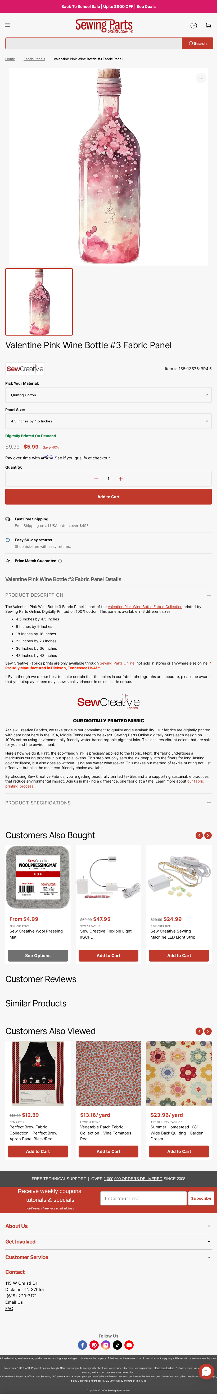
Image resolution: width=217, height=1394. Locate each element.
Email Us (14, 1302)
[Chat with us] (194, 25)
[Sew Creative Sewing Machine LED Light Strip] (179, 904)
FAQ (9, 1308)
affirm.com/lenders (164, 1368)
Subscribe (201, 1198)
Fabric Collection (167, 606)
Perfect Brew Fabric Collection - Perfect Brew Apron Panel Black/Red (33, 1132)
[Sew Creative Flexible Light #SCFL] (108, 904)
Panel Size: (15, 409)
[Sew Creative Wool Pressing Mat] (38, 904)
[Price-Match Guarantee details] (60, 560)
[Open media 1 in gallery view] (201, 78)
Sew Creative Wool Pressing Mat (36, 934)
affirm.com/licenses (190, 1376)
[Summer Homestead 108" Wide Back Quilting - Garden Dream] (179, 1100)
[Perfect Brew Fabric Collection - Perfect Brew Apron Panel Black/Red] (38, 1100)
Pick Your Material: (22, 383)
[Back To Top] (209, 1386)
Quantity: (13, 467)
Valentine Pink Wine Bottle (130, 606)
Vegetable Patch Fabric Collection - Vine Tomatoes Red (105, 1132)
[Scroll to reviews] (108, 357)
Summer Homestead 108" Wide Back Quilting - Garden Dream (177, 1132)
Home (10, 59)
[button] (7, 25)
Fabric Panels (34, 59)
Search (200, 43)
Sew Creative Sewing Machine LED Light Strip (173, 934)
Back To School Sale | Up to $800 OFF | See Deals (108, 6)
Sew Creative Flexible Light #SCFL (106, 934)
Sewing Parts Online (117, 663)
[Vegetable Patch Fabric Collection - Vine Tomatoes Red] (108, 1100)
